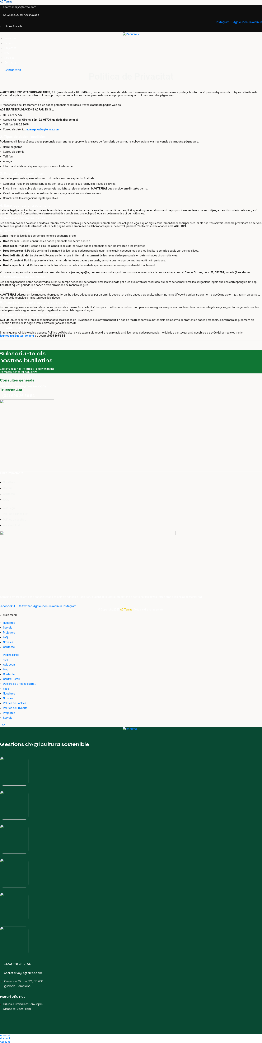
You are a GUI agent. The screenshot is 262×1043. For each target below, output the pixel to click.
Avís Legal (9, 664)
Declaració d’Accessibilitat (19, 683)
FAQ (5, 637)
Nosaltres (9, 622)
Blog (5, 669)
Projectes (9, 632)
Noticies (8, 698)
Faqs (6, 688)
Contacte (9, 646)
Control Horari (11, 679)
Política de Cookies (14, 703)
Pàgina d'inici (11, 654)
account (5, 1035)
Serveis (7, 627)
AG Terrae (6, 1)
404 (5, 659)
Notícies (8, 642)
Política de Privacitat (16, 707)
